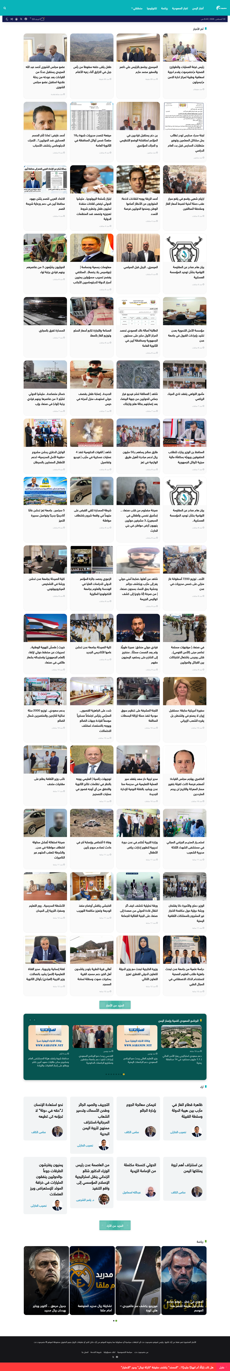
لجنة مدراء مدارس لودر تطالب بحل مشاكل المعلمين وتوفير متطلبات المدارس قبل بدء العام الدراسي (186, 142)
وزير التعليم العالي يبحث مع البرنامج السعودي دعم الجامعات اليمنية (140, 1060)
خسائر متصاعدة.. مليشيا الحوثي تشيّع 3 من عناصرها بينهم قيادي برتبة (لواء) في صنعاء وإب (46, 398)
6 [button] (111, 1074)
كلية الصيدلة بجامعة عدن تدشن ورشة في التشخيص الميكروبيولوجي (47, 583)
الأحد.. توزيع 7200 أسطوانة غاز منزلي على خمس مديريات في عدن (186, 583)
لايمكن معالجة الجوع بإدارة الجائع (141, 1107)
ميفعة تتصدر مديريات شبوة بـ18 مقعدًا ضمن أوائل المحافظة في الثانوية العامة (92, 139)
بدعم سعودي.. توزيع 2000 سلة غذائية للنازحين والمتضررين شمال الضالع (46, 715)
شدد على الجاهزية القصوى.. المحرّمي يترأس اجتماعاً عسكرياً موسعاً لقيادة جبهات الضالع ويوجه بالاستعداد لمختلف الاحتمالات (94, 720)
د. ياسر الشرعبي (85, 1199)
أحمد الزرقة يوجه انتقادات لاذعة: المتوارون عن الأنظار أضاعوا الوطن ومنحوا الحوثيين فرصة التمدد (139, 206)
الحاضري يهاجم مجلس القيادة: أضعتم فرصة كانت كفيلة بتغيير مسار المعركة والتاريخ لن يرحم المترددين (186, 786)
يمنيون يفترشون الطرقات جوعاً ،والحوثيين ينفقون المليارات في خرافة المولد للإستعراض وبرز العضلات (46, 1178)
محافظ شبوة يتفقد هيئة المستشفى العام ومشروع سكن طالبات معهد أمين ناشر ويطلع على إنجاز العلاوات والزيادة (48, 1061)
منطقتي (137, 7)
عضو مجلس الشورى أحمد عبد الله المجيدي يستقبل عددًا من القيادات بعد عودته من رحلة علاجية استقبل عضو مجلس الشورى (45, 76)
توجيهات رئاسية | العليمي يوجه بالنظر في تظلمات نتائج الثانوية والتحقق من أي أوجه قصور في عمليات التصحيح (93, 786)
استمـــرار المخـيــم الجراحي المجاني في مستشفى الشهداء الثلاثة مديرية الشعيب (185, 846)
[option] (181, 1045)
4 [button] (116, 1074)
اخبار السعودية (180, 7)
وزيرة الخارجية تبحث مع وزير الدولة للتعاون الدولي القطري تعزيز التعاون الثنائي (138, 973)
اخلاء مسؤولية (109, 1352)
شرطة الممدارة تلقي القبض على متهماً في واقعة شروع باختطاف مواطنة (92, 514)
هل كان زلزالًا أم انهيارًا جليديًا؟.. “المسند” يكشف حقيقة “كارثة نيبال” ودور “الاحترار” (167, 1367)
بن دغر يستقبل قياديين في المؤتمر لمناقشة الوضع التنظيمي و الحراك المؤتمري (139, 139)
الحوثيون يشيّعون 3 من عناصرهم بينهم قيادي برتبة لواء (45, 269)
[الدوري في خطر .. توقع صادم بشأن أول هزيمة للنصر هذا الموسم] (184, 1280)
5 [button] (113, 1074)
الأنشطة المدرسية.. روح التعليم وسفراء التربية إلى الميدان (47, 908)
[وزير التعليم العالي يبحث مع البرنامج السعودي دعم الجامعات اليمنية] (137, 1038)
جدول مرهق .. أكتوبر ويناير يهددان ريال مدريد (49, 1307)
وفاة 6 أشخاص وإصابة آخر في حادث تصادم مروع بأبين (94, 844)
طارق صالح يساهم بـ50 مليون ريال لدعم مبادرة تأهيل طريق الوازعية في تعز (140, 456)
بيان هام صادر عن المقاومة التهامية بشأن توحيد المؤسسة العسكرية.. (187, 514)
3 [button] (118, 1074)
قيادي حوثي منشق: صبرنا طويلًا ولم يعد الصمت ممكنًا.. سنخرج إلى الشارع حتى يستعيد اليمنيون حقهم (139, 654)
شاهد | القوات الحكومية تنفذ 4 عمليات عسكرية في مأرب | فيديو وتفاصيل (92, 456)
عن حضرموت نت (141, 1352)
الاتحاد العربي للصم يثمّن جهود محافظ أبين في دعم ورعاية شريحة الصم (45, 203)
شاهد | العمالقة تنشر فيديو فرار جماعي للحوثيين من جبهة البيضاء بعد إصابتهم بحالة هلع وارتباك (139, 398)
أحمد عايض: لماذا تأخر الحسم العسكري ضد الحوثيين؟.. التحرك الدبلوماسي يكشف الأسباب (46, 139)
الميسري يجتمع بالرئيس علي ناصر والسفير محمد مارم (139, 69)
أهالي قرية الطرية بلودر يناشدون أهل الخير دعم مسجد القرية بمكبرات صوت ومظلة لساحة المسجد (93, 976)
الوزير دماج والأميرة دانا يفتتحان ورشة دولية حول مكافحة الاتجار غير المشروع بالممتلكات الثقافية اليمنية (186, 913)
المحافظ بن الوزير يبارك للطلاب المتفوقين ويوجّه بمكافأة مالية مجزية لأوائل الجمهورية (186, 456)
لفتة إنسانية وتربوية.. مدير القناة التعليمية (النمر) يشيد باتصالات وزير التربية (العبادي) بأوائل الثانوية (45, 973)
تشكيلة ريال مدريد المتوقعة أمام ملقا (95, 1307)
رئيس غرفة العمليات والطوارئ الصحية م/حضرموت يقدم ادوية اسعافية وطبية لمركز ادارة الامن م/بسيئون (186, 74)
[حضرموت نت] (222, 8)
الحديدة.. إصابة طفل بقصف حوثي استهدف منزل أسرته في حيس (94, 398)
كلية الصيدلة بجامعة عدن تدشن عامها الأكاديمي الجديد (93, 649)
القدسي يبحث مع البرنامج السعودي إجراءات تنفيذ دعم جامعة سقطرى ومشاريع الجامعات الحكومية (96, 1059)
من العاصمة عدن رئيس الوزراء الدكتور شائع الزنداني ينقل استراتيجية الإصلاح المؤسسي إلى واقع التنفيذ (92, 1176)
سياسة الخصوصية (125, 1352)
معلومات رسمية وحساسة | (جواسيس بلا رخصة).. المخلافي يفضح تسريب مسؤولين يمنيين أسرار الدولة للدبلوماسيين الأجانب (92, 274)
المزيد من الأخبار (115, 1004)
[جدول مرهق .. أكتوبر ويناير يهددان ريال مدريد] (46, 1280)
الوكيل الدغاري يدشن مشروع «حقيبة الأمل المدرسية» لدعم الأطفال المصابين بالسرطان (48, 456)
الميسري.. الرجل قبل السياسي (141, 266)
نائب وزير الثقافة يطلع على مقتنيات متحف (49, 781)
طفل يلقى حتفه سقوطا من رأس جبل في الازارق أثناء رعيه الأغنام (92, 69)
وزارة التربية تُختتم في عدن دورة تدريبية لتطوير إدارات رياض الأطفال (140, 846)
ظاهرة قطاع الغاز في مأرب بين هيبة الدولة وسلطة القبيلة (187, 1110)
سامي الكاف (132, 1132)
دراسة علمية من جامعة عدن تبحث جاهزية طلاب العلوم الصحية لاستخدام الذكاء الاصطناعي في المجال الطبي (185, 976)
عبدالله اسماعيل (132, 1192)
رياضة (164, 7)
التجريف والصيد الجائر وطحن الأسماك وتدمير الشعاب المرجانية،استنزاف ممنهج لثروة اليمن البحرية (92, 1118)
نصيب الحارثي (178, 1132)
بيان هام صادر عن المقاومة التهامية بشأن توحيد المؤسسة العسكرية (187, 271)
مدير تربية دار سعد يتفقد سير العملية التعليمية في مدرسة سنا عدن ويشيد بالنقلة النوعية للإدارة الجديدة (139, 786)
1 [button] (124, 1074)
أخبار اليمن (198, 7)
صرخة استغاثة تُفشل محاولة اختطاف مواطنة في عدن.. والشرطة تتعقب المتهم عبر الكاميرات (49, 849)
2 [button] (121, 1074)
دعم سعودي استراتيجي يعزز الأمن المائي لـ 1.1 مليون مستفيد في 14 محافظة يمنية (182, 1059)
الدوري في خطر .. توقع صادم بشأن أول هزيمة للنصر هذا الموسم (185, 1305)
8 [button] (106, 1074)
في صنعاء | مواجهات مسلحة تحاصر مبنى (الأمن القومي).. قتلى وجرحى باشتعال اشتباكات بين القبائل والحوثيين (186, 654)
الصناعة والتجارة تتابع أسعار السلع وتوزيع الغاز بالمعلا (92, 332)
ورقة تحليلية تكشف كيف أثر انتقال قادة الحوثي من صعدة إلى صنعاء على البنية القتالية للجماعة (139, 910)
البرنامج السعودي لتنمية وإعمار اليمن (178, 1020)
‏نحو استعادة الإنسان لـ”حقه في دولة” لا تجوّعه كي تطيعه (48, 1110)
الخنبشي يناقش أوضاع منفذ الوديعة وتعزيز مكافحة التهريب (94, 908)
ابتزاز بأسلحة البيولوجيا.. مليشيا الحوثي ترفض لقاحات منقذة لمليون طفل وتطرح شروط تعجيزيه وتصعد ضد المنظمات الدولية (94, 208)
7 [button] (108, 1074)
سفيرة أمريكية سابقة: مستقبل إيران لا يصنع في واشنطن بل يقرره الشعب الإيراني (186, 715)
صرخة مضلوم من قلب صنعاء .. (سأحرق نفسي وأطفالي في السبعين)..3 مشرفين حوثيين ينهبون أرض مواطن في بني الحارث (139, 519)
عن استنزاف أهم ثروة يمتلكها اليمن (186, 1167)
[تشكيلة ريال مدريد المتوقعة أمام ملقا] (92, 1280)
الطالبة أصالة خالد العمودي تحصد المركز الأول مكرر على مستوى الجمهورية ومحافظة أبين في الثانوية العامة (139, 337)
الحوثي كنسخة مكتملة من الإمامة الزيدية (140, 1167)
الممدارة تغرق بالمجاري (52, 329)
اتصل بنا (85, 1352)
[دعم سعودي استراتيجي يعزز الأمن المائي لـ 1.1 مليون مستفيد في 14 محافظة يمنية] (181, 1036)
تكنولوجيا (152, 7)
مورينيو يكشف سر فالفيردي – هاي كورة (139, 1307)
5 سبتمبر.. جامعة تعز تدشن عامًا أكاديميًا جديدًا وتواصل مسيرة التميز (46, 514)
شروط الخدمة (96, 1352)
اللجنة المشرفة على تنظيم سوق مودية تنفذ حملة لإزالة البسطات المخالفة (139, 715)
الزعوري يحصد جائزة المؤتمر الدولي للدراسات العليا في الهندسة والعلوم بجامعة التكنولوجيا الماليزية (95, 586)
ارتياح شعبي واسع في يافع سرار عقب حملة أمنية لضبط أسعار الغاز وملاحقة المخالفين (185, 203)
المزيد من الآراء (115, 1225)
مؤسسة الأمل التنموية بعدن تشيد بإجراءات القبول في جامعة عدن (186, 335)
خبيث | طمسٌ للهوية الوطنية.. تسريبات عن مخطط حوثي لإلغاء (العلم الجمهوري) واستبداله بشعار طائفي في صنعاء (46, 654)
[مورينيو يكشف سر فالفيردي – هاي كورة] (138, 1280)
